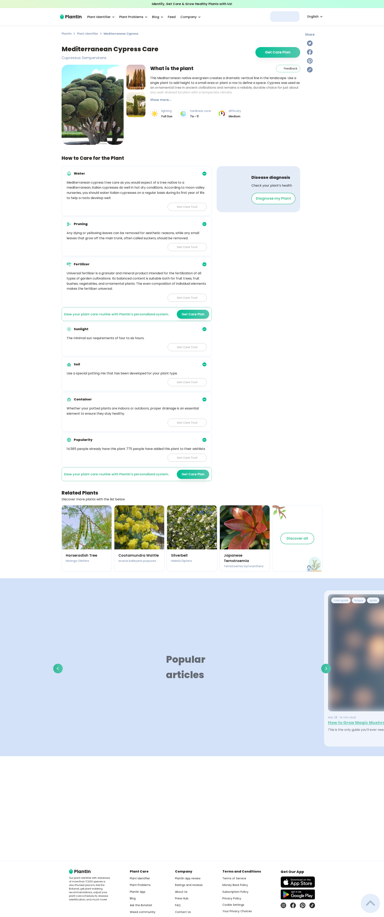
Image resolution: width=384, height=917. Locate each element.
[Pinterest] (310, 61)
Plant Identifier (87, 34)
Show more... (160, 100)
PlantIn (67, 34)
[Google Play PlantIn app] (298, 894)
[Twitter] (310, 43)
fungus (358, 600)
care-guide (341, 600)
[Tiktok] (312, 905)
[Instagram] (283, 905)
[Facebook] (310, 52)
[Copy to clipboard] (310, 69)
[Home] (71, 16)
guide (373, 600)
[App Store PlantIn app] (298, 882)
